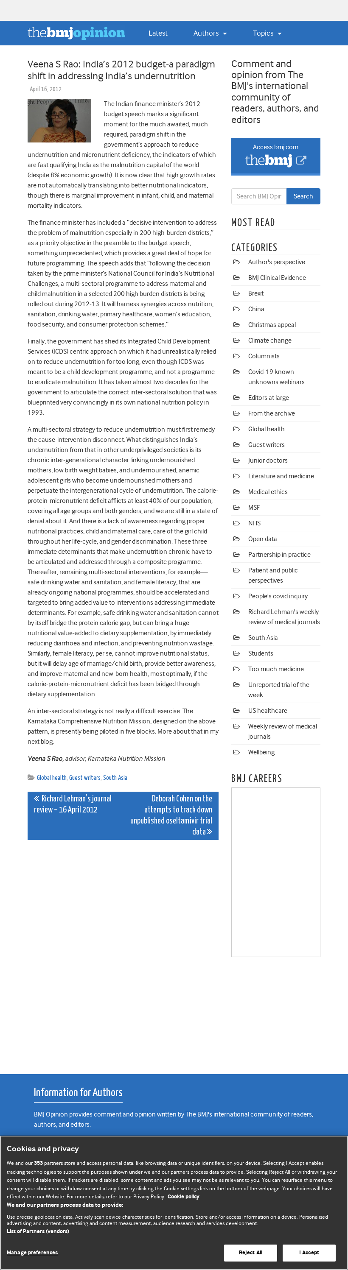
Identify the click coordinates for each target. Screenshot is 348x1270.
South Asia (115, 778)
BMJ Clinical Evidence (277, 278)
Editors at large (268, 398)
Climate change (270, 340)
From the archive (271, 413)
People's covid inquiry (278, 596)
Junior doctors (268, 460)
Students (260, 653)
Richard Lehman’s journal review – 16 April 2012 (73, 804)
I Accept (309, 1253)
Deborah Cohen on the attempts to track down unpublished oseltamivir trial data (171, 815)
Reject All (250, 1253)
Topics (264, 33)
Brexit (256, 293)
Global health (52, 778)
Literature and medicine (281, 476)
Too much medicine (276, 669)
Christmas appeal (272, 325)
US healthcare (267, 711)
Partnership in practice (279, 554)
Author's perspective (276, 262)
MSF (254, 507)
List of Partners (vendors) (38, 1231)
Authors (207, 33)
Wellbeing (261, 752)
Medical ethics (268, 492)
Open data (262, 539)
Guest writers (85, 778)
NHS (254, 523)
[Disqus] (123, 952)
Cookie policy (183, 1197)
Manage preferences (32, 1253)
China (256, 309)
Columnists (264, 356)
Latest (158, 33)
